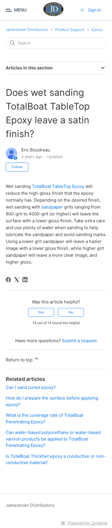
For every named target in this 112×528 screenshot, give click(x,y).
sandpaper (52, 207)
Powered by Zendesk (88, 523)
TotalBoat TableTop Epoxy (58, 186)
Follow (17, 167)
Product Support (70, 29)
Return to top (20, 360)
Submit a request (79, 340)
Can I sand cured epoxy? (31, 387)
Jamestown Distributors (27, 29)
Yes (41, 312)
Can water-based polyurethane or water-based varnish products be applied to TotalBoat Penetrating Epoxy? (53, 439)
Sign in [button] (94, 9)
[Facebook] (8, 279)
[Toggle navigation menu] (82, 9)
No (71, 312)
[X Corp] (16, 279)
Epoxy (97, 29)
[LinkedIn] (25, 279)
